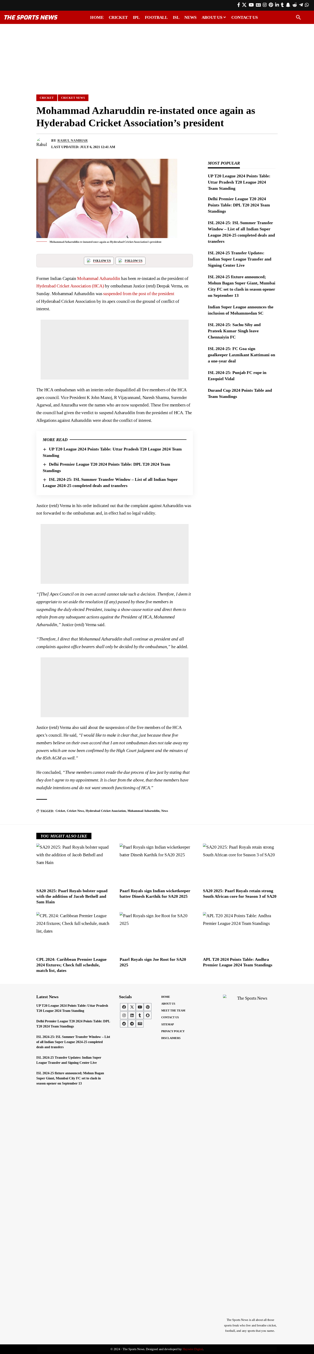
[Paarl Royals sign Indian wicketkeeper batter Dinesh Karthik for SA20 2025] (157, 864)
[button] (298, 17)
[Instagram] (265, 5)
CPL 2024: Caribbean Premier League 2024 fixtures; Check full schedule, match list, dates (71, 965)
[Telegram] (301, 5)
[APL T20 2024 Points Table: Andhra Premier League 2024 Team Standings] (240, 933)
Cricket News (73, 97)
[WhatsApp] (307, 5)
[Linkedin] (132, 1015)
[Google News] (258, 5)
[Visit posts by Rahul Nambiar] (42, 143)
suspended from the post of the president (138, 293)
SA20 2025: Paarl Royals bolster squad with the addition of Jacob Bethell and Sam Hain (71, 896)
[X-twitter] (132, 1007)
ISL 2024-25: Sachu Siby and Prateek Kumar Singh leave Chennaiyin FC (234, 330)
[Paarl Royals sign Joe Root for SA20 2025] (157, 933)
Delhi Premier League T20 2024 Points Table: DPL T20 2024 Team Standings (239, 204)
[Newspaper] (140, 1023)
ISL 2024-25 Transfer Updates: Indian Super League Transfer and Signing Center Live (239, 259)
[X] (244, 5)
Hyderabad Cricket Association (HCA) (70, 285)
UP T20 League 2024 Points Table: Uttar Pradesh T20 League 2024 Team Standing (239, 182)
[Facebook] (238, 5)
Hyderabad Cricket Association (106, 810)
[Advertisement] (157, 57)
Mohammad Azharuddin (98, 278)
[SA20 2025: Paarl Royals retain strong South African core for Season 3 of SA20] (240, 864)
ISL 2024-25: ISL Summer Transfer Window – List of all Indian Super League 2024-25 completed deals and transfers (73, 1042)
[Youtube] (140, 1007)
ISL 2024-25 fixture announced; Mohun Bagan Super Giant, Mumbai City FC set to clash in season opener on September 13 (70, 1078)
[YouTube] (251, 5)
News (164, 810)
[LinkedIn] (277, 5)
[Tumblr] (282, 5)
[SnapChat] (288, 5)
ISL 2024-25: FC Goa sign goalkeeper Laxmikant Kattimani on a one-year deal (241, 354)
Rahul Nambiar (72, 140)
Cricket (47, 97)
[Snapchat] (147, 1015)
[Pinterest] (271, 5)
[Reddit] (294, 5)
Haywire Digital (193, 1349)
